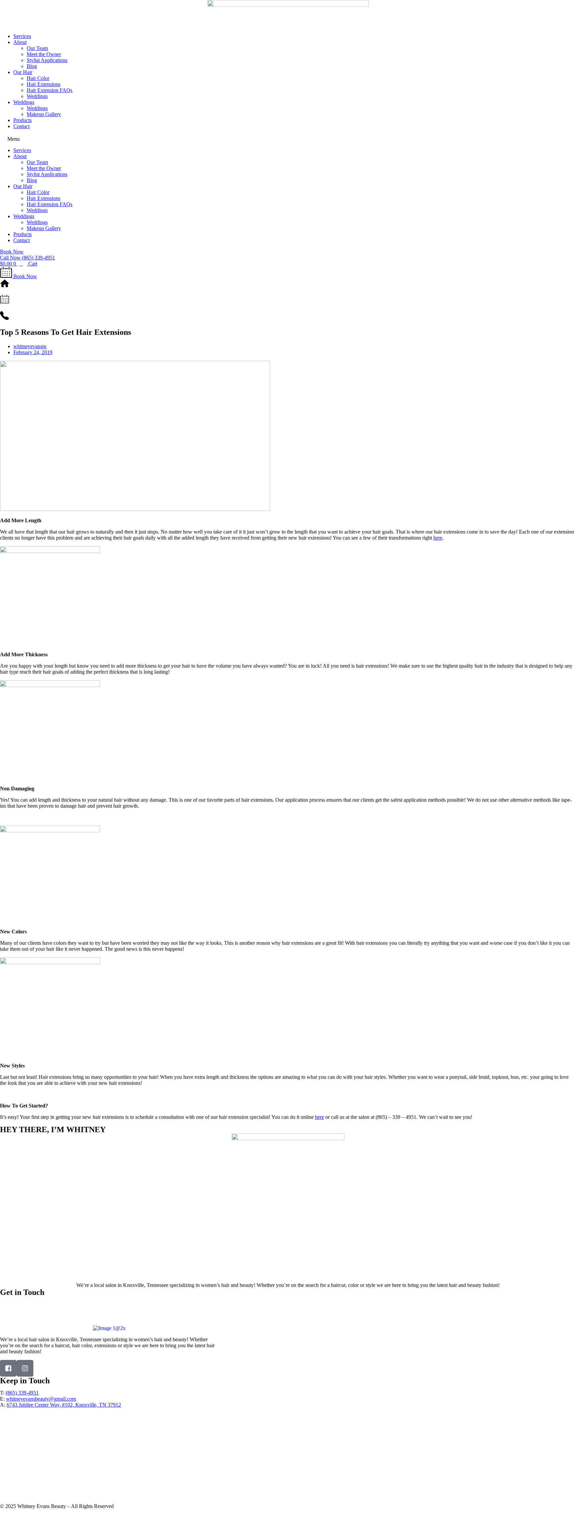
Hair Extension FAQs (49, 90)
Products (22, 120)
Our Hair (22, 72)
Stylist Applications (47, 60)
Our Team (37, 48)
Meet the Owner (44, 54)
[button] (288, 138)
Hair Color (38, 78)
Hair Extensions (43, 84)
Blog (32, 66)
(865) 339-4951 (41, 1304)
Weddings (37, 96)
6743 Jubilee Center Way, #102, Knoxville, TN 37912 (77, 1316)
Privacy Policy (15, 1517)
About (20, 42)
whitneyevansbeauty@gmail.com (50, 1310)
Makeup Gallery (44, 114)
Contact (21, 126)
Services (22, 36)
